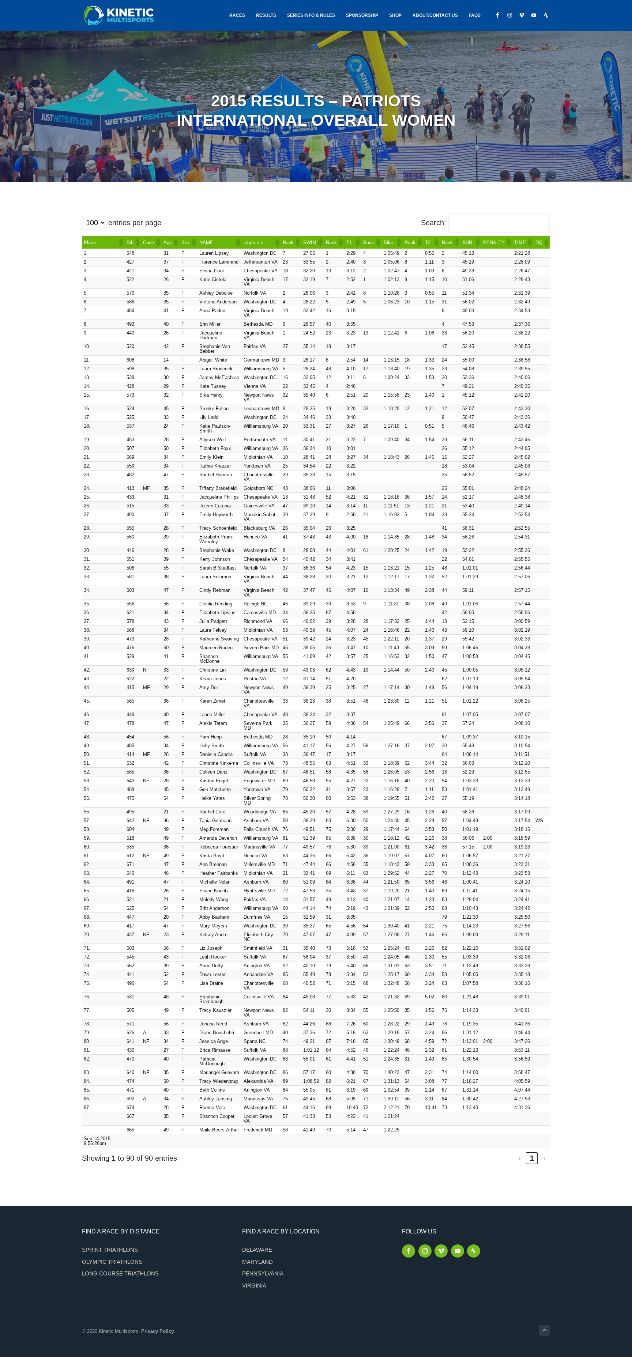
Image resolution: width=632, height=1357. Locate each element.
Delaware (257, 1250)
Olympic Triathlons (112, 1262)
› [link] (544, 1158)
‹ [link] (519, 1158)
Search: (433, 223)
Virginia (254, 1285)
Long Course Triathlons (120, 1273)
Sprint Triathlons (110, 1250)
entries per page (134, 223)
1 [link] (532, 1158)
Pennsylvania (262, 1273)
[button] (120, 242)
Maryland (257, 1262)
